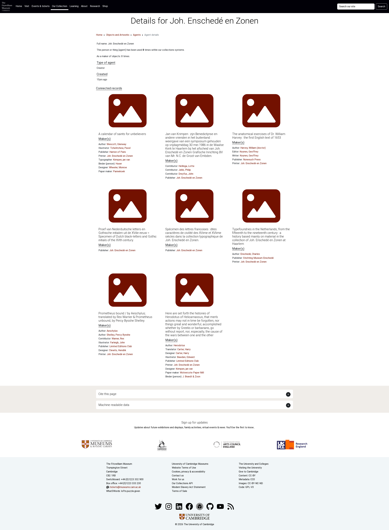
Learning (74, 6)
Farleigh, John (117, 342)
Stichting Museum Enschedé (258, 257)
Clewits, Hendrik (117, 350)
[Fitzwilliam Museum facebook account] (179, 506)
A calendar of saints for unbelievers (122, 134)
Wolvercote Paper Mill (192, 372)
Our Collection (59, 6)
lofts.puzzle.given (130, 491)
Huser (119, 163)
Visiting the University (250, 467)
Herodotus (179, 345)
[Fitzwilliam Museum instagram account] (169, 506)
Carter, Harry (184, 349)
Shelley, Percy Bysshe (118, 334)
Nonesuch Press (252, 159)
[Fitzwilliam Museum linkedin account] (189, 506)
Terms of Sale (179, 491)
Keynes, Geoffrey (249, 151)
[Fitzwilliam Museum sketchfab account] (200, 506)
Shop (105, 6)
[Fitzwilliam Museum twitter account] (158, 506)
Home (19, 6)
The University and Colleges (254, 463)
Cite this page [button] (107, 394)
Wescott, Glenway (116, 144)
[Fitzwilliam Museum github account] (210, 506)
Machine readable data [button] (113, 405)
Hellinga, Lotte (186, 166)
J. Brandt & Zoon (191, 376)
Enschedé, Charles (250, 254)
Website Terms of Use (184, 467)
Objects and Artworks (117, 34)
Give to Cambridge (248, 471)
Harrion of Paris (117, 151)
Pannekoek (119, 171)
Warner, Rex (118, 338)
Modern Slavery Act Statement (189, 487)
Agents (137, 34)
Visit (26, 6)
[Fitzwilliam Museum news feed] (231, 506)
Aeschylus (112, 330)
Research (95, 6)
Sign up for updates (194, 422)
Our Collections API (182, 483)
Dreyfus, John (186, 173)
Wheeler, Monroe (118, 167)
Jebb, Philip (185, 169)
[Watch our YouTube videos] (220, 506)
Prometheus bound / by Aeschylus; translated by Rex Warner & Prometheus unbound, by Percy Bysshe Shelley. (125, 316)
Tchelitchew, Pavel (120, 148)
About (84, 6)
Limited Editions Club (120, 346)
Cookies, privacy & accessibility (188, 471)
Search (381, 6)
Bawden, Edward (185, 357)
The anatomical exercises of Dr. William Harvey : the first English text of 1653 (258, 135)
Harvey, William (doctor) (253, 147)
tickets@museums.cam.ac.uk (125, 487)
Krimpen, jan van (121, 159)
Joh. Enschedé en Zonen (120, 155)
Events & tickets (41, 6)
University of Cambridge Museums (190, 463)
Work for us (178, 479)
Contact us (178, 475)
